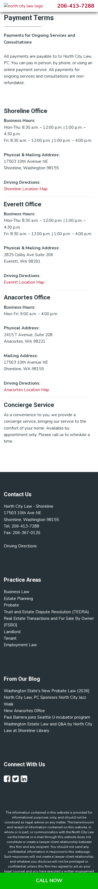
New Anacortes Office (24, 710)
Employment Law (20, 645)
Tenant (10, 638)
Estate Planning (18, 598)
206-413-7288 (75, 6)
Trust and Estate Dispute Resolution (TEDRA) (46, 612)
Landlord (12, 631)
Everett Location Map (24, 282)
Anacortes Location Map (26, 390)
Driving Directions (20, 546)
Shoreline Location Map (26, 189)
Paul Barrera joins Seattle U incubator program (47, 717)
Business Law (16, 591)
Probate (11, 605)
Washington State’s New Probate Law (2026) (47, 691)
